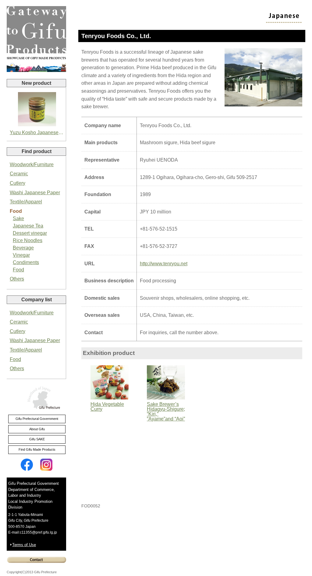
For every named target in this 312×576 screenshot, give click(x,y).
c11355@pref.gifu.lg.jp (38, 532)
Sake (18, 218)
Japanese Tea (28, 225)
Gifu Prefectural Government (37, 418)
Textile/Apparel (26, 201)
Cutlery (17, 183)
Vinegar (21, 255)
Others (17, 278)
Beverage (23, 247)
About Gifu (37, 429)
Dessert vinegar (30, 233)
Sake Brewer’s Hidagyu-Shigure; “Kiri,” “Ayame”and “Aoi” (166, 411)
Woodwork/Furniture (32, 164)
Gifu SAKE (37, 439)
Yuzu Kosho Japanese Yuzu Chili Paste (37, 132)
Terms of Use (24, 544)
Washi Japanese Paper (35, 192)
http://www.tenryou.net (163, 263)
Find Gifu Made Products (37, 449)
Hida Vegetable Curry (107, 407)
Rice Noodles (27, 240)
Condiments (26, 262)
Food (16, 211)
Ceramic (19, 173)
